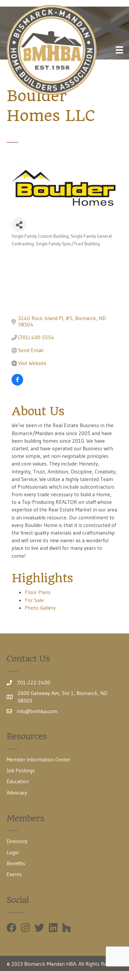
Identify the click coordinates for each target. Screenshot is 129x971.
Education (18, 781)
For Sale (34, 600)
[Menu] (119, 50)
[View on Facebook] (17, 383)
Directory (17, 841)
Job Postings (21, 770)
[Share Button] (19, 224)
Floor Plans (38, 592)
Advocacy (17, 792)
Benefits (16, 863)
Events (14, 874)
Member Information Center (38, 759)
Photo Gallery (40, 607)
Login (13, 852)
